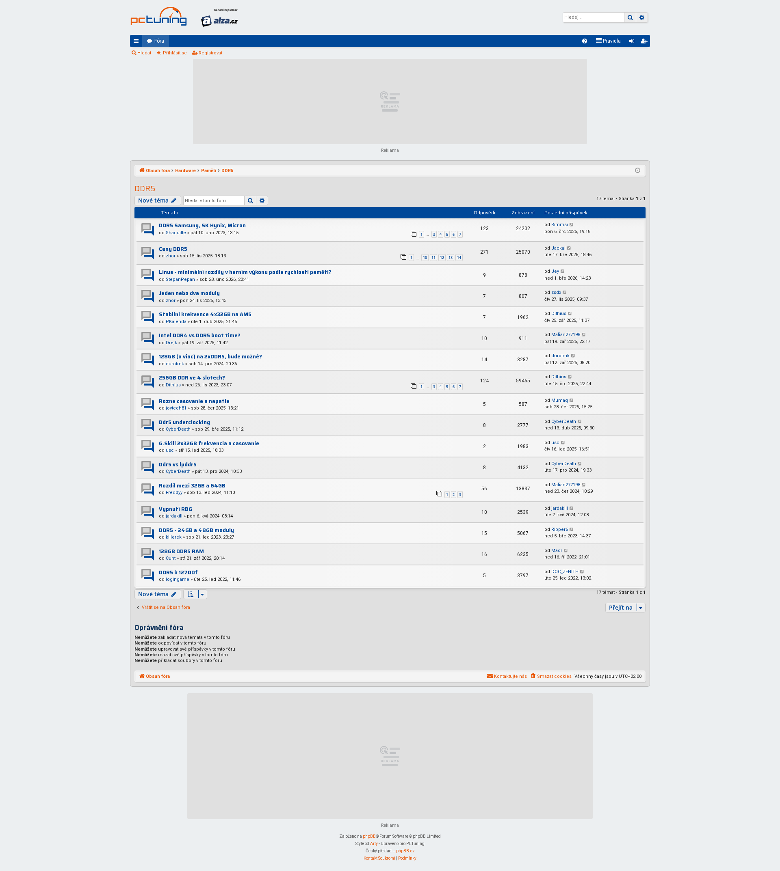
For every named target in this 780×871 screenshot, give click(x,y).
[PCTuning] (158, 16)
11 (433, 257)
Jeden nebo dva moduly (189, 293)
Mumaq (559, 400)
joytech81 (176, 408)
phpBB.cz (405, 851)
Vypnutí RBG (175, 509)
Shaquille (176, 232)
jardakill (174, 516)
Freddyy (174, 492)
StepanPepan (180, 279)
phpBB (369, 836)
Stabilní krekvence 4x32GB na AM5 (205, 314)
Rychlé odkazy (137, 42)
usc (170, 450)
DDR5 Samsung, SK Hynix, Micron (202, 225)
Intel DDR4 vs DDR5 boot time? (199, 335)
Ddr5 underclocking (184, 422)
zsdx (556, 292)
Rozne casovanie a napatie (194, 401)
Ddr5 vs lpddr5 (178, 464)
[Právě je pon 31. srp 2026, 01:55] (637, 170)
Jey (555, 271)
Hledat (144, 53)
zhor (171, 256)
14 (459, 257)
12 (442, 257)
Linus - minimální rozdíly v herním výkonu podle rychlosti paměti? (245, 272)
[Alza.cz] (219, 17)
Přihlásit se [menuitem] (633, 42)
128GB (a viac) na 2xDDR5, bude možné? (210, 356)
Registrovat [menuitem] (645, 42)
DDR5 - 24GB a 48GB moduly (196, 530)
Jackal (558, 248)
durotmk (175, 364)
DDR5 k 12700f (178, 572)
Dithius (558, 313)
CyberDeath (178, 429)
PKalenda (176, 321)
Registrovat (210, 53)
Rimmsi (559, 224)
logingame (177, 579)
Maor (556, 550)
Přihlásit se (175, 53)
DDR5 (144, 188)
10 (425, 257)
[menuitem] (584, 41)
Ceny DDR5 (173, 249)
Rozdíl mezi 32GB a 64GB (192, 485)
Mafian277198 (565, 334)
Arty (374, 843)
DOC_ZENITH (564, 571)
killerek (174, 537)
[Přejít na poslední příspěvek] (571, 225)
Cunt (171, 558)
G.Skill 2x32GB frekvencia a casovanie (209, 443)
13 (450, 257)
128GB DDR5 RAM (181, 551)
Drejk (171, 342)
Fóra (159, 41)
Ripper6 (559, 529)
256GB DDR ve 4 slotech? (192, 377)
